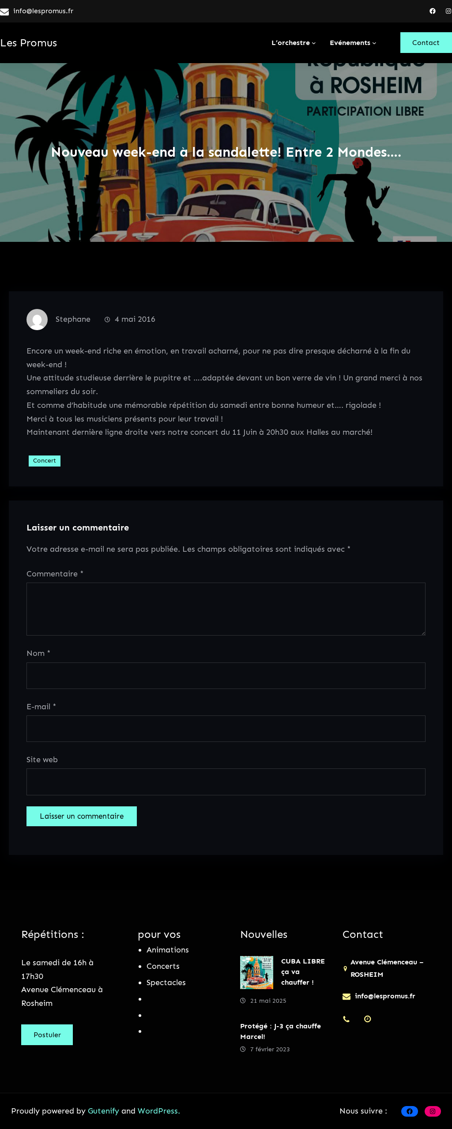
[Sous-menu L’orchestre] (314, 43)
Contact (426, 42)
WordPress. (159, 1111)
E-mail (41, 706)
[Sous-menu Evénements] (374, 43)
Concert (44, 460)
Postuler (47, 1035)
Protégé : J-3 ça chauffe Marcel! (280, 1031)
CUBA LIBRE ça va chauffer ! (303, 971)
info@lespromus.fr (43, 11)
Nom (38, 653)
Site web (42, 759)
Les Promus (28, 42)
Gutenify (104, 1111)
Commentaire (55, 574)
